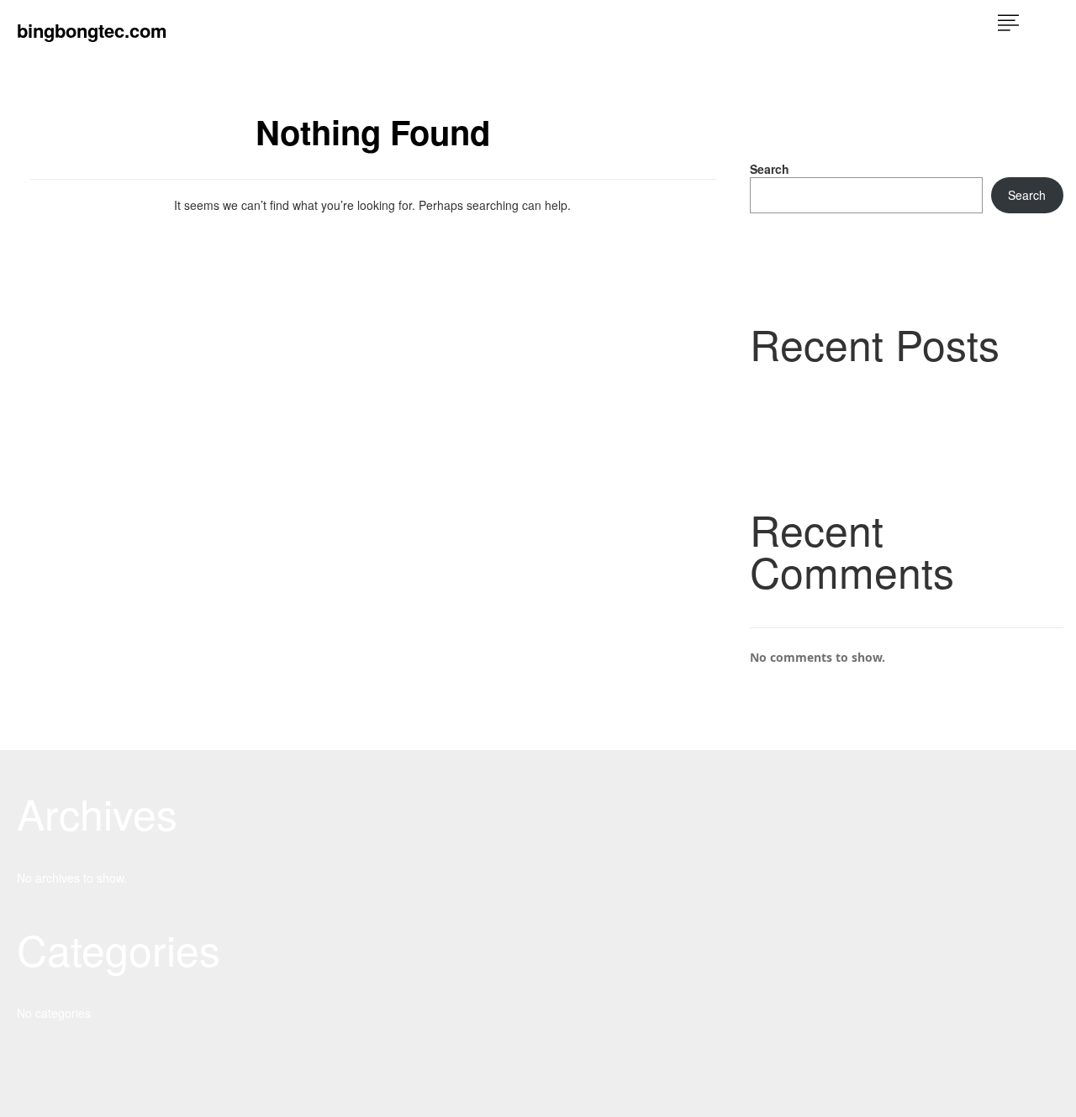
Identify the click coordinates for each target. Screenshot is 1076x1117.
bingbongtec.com (92, 30)
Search (769, 168)
